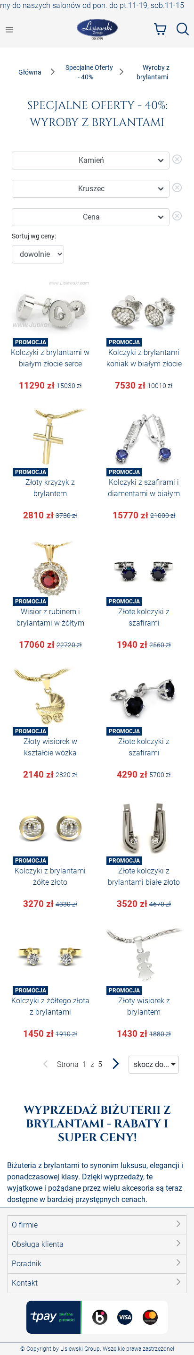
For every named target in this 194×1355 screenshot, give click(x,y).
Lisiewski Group (80, 1349)
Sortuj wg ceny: (34, 236)
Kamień (91, 160)
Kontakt (25, 1283)
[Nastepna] (115, 1066)
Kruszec (91, 188)
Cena (91, 216)
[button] (97, 1225)
